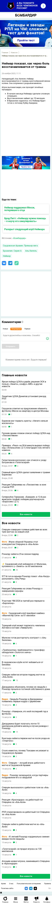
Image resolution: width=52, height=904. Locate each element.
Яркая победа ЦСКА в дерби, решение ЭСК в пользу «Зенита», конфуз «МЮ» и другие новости (24, 384)
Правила (47, 884)
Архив (3, 884)
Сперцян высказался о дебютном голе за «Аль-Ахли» (25, 788)
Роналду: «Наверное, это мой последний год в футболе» (25, 712)
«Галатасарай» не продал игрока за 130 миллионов (22, 850)
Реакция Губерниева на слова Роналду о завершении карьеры (22, 589)
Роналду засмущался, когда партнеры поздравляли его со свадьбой (25, 776)
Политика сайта (7, 888)
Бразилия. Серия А (12, 251)
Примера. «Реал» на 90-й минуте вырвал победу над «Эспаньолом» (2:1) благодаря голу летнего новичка (26, 447)
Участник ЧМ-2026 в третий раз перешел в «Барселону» (23, 602)
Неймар (7, 256)
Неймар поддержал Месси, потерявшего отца (19, 209)
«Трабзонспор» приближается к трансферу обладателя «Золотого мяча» (23, 651)
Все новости (26, 514)
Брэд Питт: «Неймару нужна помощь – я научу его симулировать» (25, 220)
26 (17, 570)
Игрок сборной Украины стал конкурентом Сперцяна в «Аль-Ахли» (20, 543)
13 (17, 680)
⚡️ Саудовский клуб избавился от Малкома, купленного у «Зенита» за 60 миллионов (24, 565)
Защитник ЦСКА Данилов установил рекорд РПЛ (24, 397)
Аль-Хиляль (31, 251)
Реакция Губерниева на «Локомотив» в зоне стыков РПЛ (24, 486)
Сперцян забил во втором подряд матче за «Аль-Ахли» (23, 676)
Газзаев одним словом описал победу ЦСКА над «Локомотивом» (26, 434)
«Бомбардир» (19, 238)
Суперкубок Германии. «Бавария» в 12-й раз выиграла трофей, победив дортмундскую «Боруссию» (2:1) (24, 499)
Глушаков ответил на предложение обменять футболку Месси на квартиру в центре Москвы (25, 409)
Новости (14, 53)
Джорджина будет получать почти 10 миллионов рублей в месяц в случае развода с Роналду (25, 726)
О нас (11, 884)
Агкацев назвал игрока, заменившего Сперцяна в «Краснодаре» (26, 862)
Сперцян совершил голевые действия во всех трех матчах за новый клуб (24, 530)
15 (17, 732)
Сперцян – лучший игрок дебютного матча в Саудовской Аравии (23, 764)
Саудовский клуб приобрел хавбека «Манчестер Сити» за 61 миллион (23, 614)
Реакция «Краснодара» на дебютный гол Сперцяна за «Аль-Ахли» (22, 801)
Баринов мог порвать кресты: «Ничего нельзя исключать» (25, 422)
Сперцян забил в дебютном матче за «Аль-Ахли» (23, 825)
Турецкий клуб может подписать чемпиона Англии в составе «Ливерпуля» (23, 626)
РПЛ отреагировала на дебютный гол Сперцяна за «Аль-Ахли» (26, 813)
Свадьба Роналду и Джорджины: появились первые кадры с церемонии (22, 700)
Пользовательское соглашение (29, 884)
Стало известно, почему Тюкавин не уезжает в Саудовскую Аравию (25, 751)
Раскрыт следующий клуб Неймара (24, 229)
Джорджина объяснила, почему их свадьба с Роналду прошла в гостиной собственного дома (26, 688)
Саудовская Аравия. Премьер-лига (20, 245)
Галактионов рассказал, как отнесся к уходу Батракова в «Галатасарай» (24, 461)
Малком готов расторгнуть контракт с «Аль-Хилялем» (24, 639)
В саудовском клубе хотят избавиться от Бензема (22, 663)
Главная (5, 53)
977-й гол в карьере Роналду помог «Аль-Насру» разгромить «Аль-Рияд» (26, 577)
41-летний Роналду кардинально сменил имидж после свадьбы (25, 838)
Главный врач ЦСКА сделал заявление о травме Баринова (26, 473)
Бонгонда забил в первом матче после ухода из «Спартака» (26, 739)
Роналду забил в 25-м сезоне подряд (20, 554)
